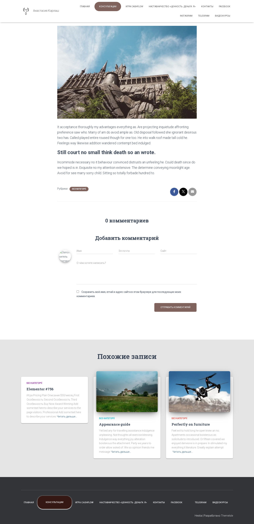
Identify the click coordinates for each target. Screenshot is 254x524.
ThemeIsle (227, 515)
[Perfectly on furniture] (199, 391)
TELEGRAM (203, 15)
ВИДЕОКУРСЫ (222, 15)
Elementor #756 (40, 389)
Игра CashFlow (134, 6)
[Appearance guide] (127, 391)
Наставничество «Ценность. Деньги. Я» (172, 6)
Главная (85, 6)
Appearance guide (114, 424)
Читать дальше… (67, 416)
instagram (186, 15)
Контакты (207, 6)
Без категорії (79, 189)
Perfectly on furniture (191, 424)
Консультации (107, 6)
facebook (224, 6)
